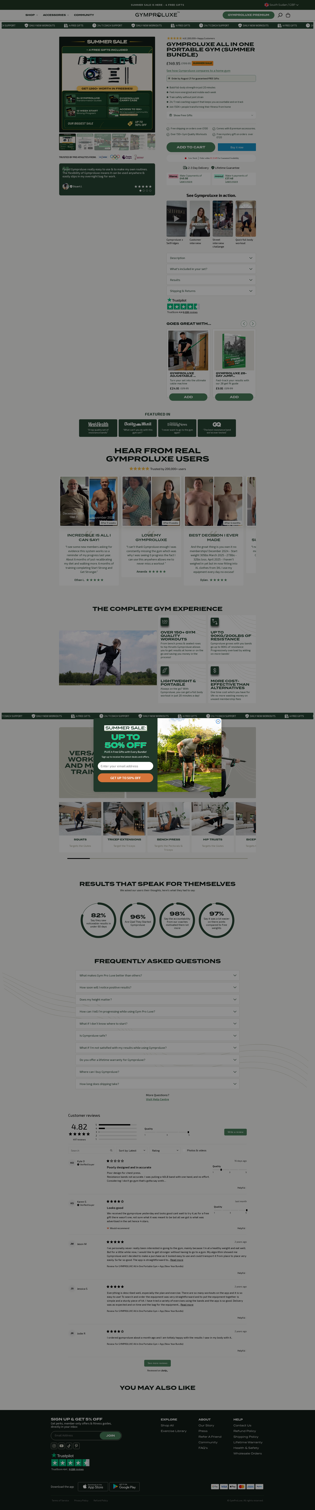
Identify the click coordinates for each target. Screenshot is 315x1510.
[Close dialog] (218, 721)
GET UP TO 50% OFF (125, 778)
